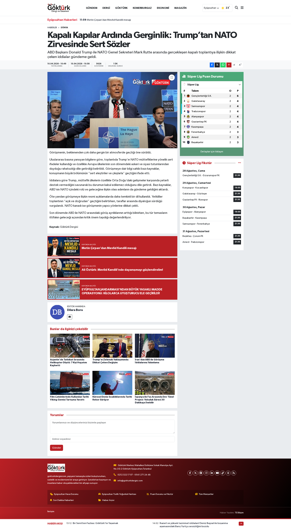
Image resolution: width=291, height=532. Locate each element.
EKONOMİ (163, 8)
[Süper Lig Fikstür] (239, 163)
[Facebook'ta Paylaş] (212, 65)
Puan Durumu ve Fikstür (161, 494)
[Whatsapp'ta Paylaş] (223, 65)
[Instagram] (206, 473)
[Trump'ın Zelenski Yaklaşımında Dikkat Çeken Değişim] (112, 345)
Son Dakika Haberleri (63, 500)
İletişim (50, 511)
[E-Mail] (69, 316)
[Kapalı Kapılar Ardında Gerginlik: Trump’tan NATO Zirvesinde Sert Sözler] (112, 110)
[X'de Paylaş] (217, 65)
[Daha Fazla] (228, 65)
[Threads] (228, 473)
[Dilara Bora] (57, 312)
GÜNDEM (91, 8)
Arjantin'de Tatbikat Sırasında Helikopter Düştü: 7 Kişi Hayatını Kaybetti (68, 362)
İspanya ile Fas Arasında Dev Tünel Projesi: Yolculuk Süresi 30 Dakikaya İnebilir (154, 400)
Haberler (52, 28)
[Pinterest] (200, 473)
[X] (195, 473)
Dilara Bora (75, 310)
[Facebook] (189, 473)
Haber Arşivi (108, 500)
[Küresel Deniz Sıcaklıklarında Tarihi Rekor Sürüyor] (112, 382)
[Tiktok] (222, 473)
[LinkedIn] (211, 473)
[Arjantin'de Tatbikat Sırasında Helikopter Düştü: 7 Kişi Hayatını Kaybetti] (70, 345)
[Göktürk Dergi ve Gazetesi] (58, 7)
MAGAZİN (180, 8)
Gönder (56, 448)
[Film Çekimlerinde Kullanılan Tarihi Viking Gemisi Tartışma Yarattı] (70, 382)
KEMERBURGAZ (142, 8)
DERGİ (106, 8)
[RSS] (233, 473)
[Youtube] (217, 473)
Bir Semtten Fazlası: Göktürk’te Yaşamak (95, 523)
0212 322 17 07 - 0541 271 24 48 (134, 475)
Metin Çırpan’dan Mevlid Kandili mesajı (105, 20)
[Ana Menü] (241, 8)
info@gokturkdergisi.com (130, 480)
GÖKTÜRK (121, 8)
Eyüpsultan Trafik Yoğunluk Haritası (119, 494)
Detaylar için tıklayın (212, 151)
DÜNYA (64, 28)
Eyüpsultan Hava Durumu (66, 494)
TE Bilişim (239, 513)
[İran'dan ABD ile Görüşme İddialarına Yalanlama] (155, 345)
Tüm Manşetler (206, 494)
